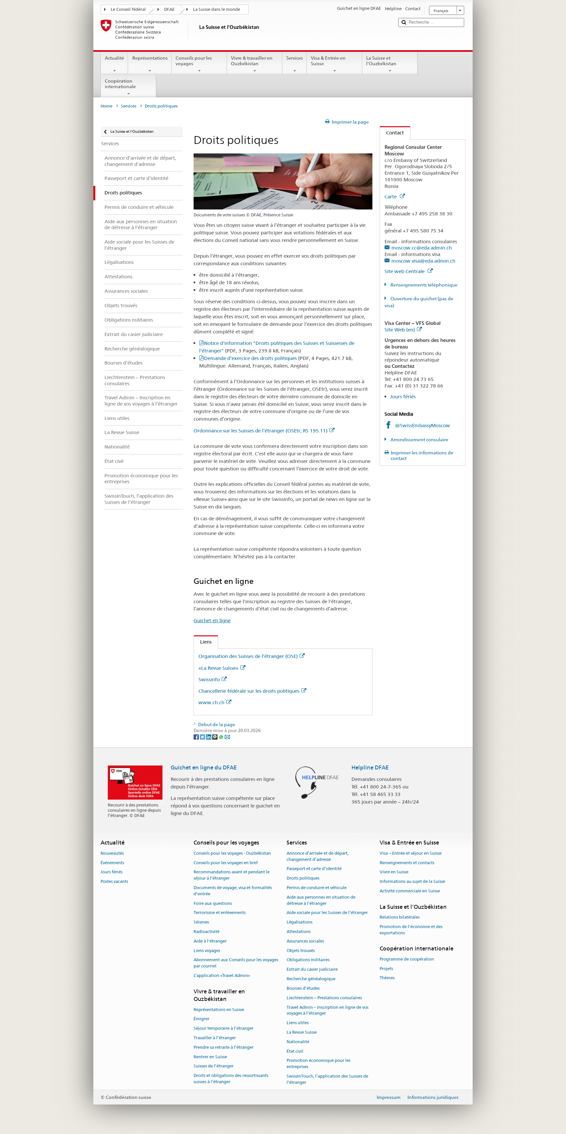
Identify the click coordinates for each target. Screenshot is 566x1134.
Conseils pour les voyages (194, 60)
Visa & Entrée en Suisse (328, 60)
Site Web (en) (400, 330)
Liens (203, 642)
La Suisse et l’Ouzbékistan (381, 60)
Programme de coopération (407, 959)
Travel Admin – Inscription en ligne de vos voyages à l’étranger (327, 1010)
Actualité (114, 58)
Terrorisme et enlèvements (220, 912)
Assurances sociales (305, 941)
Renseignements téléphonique (423, 285)
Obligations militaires (308, 960)
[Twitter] (203, 736)
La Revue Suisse (302, 1032)
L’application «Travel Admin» (222, 975)
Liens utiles (298, 1022)
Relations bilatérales (400, 917)
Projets (386, 968)
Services (294, 58)
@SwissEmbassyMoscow (422, 425)
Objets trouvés (301, 950)
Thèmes (387, 978)
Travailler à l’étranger (215, 1037)
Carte (391, 196)
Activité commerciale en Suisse (410, 890)
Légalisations (299, 922)
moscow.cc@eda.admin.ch (421, 248)
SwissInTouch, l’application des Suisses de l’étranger (327, 1079)
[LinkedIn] (209, 736)
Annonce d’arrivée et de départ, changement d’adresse (318, 856)
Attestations (299, 931)
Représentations (150, 58)
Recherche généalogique (311, 978)
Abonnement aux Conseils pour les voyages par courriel (236, 963)
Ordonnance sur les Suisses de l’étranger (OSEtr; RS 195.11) (261, 431)
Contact (392, 132)
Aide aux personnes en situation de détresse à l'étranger (321, 900)
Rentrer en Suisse (210, 1056)
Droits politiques (303, 878)
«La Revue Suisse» (218, 668)
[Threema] (215, 736)
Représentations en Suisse (219, 1009)
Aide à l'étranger (210, 941)
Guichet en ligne (212, 620)
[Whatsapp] (221, 736)
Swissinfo (209, 679)
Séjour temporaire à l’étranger (224, 1028)
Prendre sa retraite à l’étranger (224, 1047)
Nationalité (298, 1041)
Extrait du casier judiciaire (312, 969)
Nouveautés (112, 853)
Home (106, 106)
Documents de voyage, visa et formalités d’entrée (233, 890)
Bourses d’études (303, 988)
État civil (295, 1051)
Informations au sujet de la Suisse (412, 881)
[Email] (227, 736)
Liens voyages (207, 950)
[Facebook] (197, 736)
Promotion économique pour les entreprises (318, 1063)
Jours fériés (403, 396)
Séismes (201, 922)
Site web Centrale (405, 271)
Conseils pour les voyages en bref (226, 862)
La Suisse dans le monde (216, 9)
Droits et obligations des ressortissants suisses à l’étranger (231, 1078)
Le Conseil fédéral (128, 9)
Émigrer (201, 1019)
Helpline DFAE (370, 767)
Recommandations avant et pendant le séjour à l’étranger (232, 875)
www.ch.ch (211, 702)
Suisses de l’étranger (214, 1066)
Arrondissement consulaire (418, 439)
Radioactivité (206, 931)
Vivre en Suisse (394, 872)
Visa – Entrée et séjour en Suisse (411, 853)
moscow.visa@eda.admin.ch (423, 261)
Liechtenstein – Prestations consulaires (324, 997)
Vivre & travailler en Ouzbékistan (252, 60)
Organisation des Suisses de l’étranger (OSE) (248, 656)
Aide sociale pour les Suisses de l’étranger (327, 912)
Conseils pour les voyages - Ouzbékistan (232, 853)
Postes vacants (114, 881)
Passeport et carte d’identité (314, 868)
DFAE (169, 9)
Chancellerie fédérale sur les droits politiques (248, 691)
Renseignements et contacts (407, 862)
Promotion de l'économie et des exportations (411, 929)
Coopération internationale (120, 83)
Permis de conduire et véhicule (317, 887)
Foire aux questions (213, 903)
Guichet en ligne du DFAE (204, 767)
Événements (112, 862)
